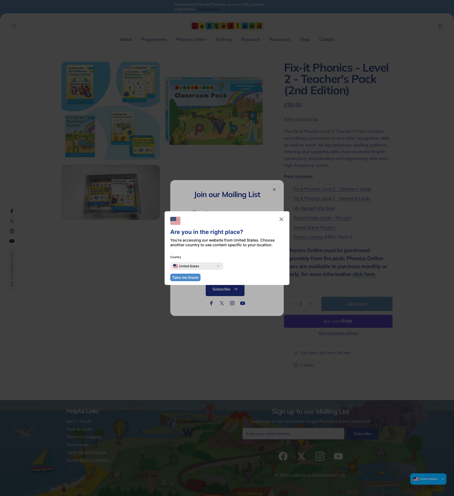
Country (175, 257)
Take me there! (185, 277)
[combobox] (186, 266)
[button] (281, 219)
